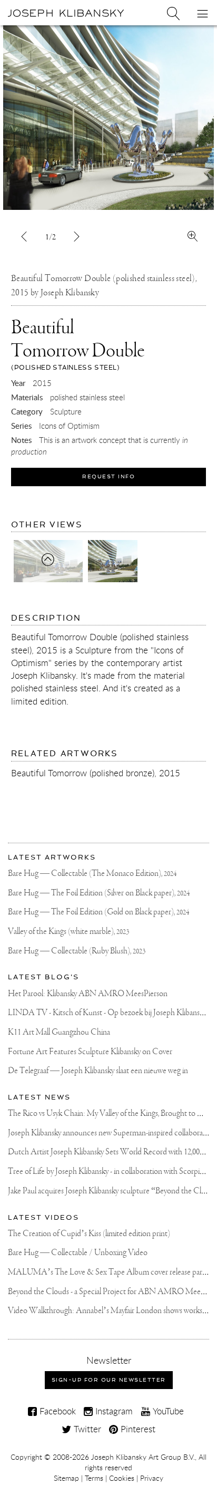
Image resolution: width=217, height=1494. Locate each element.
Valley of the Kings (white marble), (68, 932)
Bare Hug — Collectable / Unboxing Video (77, 1253)
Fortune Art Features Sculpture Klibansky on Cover (90, 1052)
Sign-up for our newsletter (109, 1380)
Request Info (108, 476)
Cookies (121, 1478)
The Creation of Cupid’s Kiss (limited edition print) (89, 1234)
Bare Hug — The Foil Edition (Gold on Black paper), (98, 912)
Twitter (86, 1429)
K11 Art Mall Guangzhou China (59, 1032)
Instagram (113, 1411)
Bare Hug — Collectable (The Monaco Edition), (92, 874)
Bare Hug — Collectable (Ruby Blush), (76, 951)
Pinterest (136, 1429)
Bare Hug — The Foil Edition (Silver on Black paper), (99, 893)
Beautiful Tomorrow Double (78, 344)
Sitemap (66, 1478)
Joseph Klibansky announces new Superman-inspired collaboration (111, 1133)
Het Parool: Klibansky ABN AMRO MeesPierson (87, 994)
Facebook (56, 1411)
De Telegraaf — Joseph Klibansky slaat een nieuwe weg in (98, 1071)
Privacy (151, 1478)
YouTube (167, 1411)
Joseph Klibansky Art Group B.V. (143, 1457)
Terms (94, 1478)
